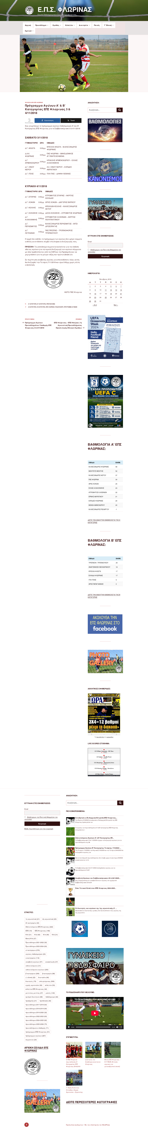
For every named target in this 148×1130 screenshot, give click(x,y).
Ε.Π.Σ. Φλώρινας (65, 9)
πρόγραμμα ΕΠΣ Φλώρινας (38, 1032)
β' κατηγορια (32, 973)
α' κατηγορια (33, 950)
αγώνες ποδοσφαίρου (36, 954)
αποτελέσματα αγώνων (37, 970)
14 (121, 290)
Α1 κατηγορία (32, 923)
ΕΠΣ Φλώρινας (38, 102)
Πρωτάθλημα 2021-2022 (36, 942)
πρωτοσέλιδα (100, 737)
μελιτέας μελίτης (34, 993)
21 (121, 294)
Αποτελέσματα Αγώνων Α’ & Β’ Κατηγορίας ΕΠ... (94, 838)
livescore (118, 775)
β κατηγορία (41, 307)
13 (116, 290)
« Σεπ (95, 305)
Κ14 (46, 935)
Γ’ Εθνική (108, 25)
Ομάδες (56, 25)
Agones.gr (112, 775)
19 (111, 294)
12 (111, 290)
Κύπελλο (69, 25)
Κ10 (29, 935)
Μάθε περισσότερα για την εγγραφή (38, 829)
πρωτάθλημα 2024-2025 (36, 1020)
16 (95, 294)
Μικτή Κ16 (31, 938)
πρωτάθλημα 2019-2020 (36, 1012)
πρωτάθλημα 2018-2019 (36, 1008)
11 (106, 290)
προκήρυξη (31, 1001)
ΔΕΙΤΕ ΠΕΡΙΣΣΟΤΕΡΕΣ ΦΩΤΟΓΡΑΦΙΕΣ (91, 1102)
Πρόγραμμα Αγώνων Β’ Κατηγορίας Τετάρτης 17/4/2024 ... (98, 848)
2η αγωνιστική (49, 919)
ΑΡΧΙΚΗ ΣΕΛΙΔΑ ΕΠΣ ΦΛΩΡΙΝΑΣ (36, 1049)
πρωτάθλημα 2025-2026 (36, 1024)
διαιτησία (43, 977)
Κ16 (55, 935)
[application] (95, 1013)
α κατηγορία (32, 307)
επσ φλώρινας (50, 307)
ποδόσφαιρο (59, 307)
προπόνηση (45, 1001)
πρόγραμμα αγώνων (70, 307)
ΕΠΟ (29, 931)
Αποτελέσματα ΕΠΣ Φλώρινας (39, 927)
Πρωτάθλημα (40, 25)
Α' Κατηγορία (32, 304)
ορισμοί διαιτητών (34, 997)
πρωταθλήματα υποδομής (37, 1028)
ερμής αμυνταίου (34, 985)
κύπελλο (50, 985)
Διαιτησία (83, 25)
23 (95, 297)
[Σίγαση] (117, 1027)
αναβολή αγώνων (34, 962)
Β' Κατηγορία (41, 304)
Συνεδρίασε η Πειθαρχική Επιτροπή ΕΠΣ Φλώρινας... (96, 818)
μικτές (50, 993)
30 (95, 301)
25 (106, 297)
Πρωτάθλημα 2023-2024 (36, 946)
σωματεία (31, 1040)
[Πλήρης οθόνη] (121, 1027)
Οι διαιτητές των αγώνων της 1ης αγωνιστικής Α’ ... (96, 908)
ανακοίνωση (51, 962)
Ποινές (97, 25)
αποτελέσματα (33, 966)
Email (90, 241)
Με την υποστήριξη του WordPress (97, 1125)
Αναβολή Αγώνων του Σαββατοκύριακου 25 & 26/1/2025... (97, 878)
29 (90, 301)
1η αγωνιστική (33, 919)
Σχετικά (28, 31)
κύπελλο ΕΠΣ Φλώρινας (36, 989)
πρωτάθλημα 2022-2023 (36, 1016)
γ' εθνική (30, 977)
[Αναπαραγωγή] (69, 1027)
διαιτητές (31, 981)
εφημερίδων (110, 737)
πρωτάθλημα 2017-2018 (36, 1005)
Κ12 (37, 935)
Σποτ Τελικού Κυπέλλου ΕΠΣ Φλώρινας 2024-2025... (95, 888)
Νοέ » (116, 305)
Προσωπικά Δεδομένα (74, 1125)
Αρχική (28, 25)
